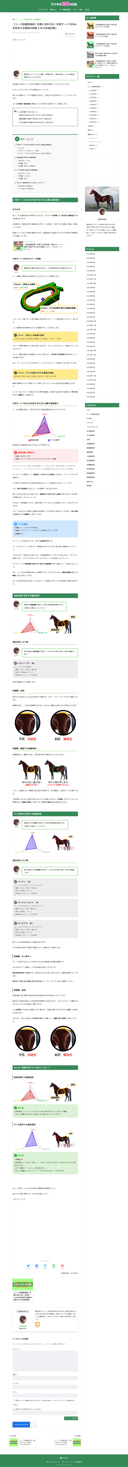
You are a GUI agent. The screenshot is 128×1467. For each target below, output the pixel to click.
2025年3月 (91, 308)
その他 (87, 10)
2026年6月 (91, 254)
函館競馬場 (93, 101)
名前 (15, 1374)
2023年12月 (91, 350)
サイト (15, 1392)
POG (74, 10)
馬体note (53, 10)
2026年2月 (91, 271)
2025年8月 (91, 292)
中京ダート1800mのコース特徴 (28, 151)
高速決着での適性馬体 (25, 186)
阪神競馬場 (94, 122)
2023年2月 (91, 367)
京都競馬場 (94, 97)
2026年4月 (91, 262)
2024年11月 (91, 325)
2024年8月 (91, 338)
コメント (17, 1349)
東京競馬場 (94, 115)
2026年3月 (91, 266)
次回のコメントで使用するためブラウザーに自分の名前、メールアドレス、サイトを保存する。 (45, 1400)
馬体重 (92, 149)
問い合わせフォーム (53, 1462)
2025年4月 (91, 304)
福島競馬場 (93, 119)
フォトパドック (95, 142)
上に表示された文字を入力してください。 (28, 1409)
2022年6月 (91, 397)
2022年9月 (91, 384)
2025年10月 (91, 283)
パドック (93, 138)
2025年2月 (91, 313)
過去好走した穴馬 (24, 161)
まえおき (21, 148)
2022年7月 (91, 392)
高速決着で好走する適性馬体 (26, 157)
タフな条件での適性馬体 (26, 189)
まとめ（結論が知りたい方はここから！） (31, 183)
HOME (65, 1458)
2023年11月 (91, 355)
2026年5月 (91, 258)
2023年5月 (91, 359)
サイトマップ (43, 10)
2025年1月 (91, 317)
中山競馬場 (94, 94)
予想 (80, 10)
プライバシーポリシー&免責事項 (71, 1462)
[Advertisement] (45, 54)
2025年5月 (91, 300)
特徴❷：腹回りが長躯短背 (26, 166)
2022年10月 (91, 380)
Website (37, 1327)
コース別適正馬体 (64, 10)
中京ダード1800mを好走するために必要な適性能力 (34, 153)
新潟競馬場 (93, 108)
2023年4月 (91, 363)
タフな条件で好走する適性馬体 (27, 170)
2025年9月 (91, 287)
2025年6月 (91, 296)
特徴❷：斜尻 (22, 179)
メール (16, 1383)
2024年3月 (91, 342)
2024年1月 (91, 346)
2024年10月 (91, 329)
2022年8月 (91, 388)
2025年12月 (91, 275)
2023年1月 (91, 371)
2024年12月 (91, 321)
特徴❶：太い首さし (24, 176)
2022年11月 (91, 376)
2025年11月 (91, 279)
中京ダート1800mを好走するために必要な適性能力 (34, 145)
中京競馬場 (74, 1273)
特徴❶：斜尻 (22, 163)
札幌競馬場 (93, 112)
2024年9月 (91, 334)
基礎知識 (93, 145)
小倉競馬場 (93, 105)
